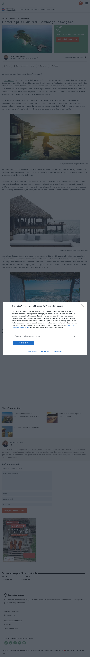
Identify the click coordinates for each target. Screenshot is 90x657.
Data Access (45, 351)
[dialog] (45, 328)
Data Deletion (32, 351)
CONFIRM (23, 343)
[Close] (83, 306)
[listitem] (45, 336)
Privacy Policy (57, 351)
